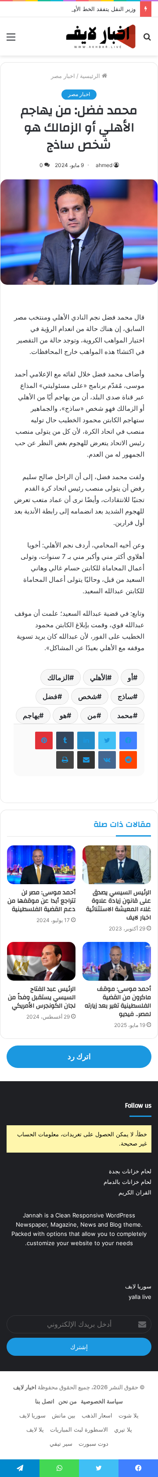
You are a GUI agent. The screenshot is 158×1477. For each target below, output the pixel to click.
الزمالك (58, 677)
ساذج (125, 696)
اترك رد (79, 1056)
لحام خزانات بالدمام (127, 1181)
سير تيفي (61, 1443)
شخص (87, 696)
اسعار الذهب (97, 1415)
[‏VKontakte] (107, 760)
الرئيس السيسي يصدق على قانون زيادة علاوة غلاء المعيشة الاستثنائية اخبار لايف (118, 905)
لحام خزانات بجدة (130, 1171)
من (92, 715)
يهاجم (31, 715)
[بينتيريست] (44, 740)
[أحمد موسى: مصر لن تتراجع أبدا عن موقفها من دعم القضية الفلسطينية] (41, 864)
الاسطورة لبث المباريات (79, 1429)
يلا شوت (128, 1415)
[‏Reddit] (128, 760)
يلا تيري (123, 1429)
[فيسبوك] (128, 740)
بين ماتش (63, 1415)
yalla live (140, 1296)
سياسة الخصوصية (102, 1401)
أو (130, 677)
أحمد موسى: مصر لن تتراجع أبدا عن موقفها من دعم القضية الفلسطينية (41, 901)
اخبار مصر (63, 75)
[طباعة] (65, 760)
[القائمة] (11, 40)
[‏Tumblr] (65, 740)
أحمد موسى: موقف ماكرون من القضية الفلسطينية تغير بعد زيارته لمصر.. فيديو (118, 1001)
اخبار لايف (24, 1387)
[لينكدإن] (86, 740)
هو (63, 715)
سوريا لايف (138, 1286)
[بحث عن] (147, 40)
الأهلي (98, 677)
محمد (125, 715)
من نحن (67, 1401)
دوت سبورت (93, 1443)
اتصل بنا (44, 1401)
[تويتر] (107, 740)
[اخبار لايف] (101, 36)
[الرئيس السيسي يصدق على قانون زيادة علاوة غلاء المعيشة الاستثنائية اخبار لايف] (117, 864)
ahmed (104, 165)
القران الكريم (134, 1192)
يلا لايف (35, 1429)
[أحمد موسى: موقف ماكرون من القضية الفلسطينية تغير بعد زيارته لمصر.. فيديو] (117, 961)
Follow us (138, 1106)
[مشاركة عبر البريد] (86, 760)
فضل (50, 696)
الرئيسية (91, 75)
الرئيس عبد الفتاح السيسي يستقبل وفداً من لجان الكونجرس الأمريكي (41, 997)
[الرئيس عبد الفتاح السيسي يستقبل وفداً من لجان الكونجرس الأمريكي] (41, 961)
